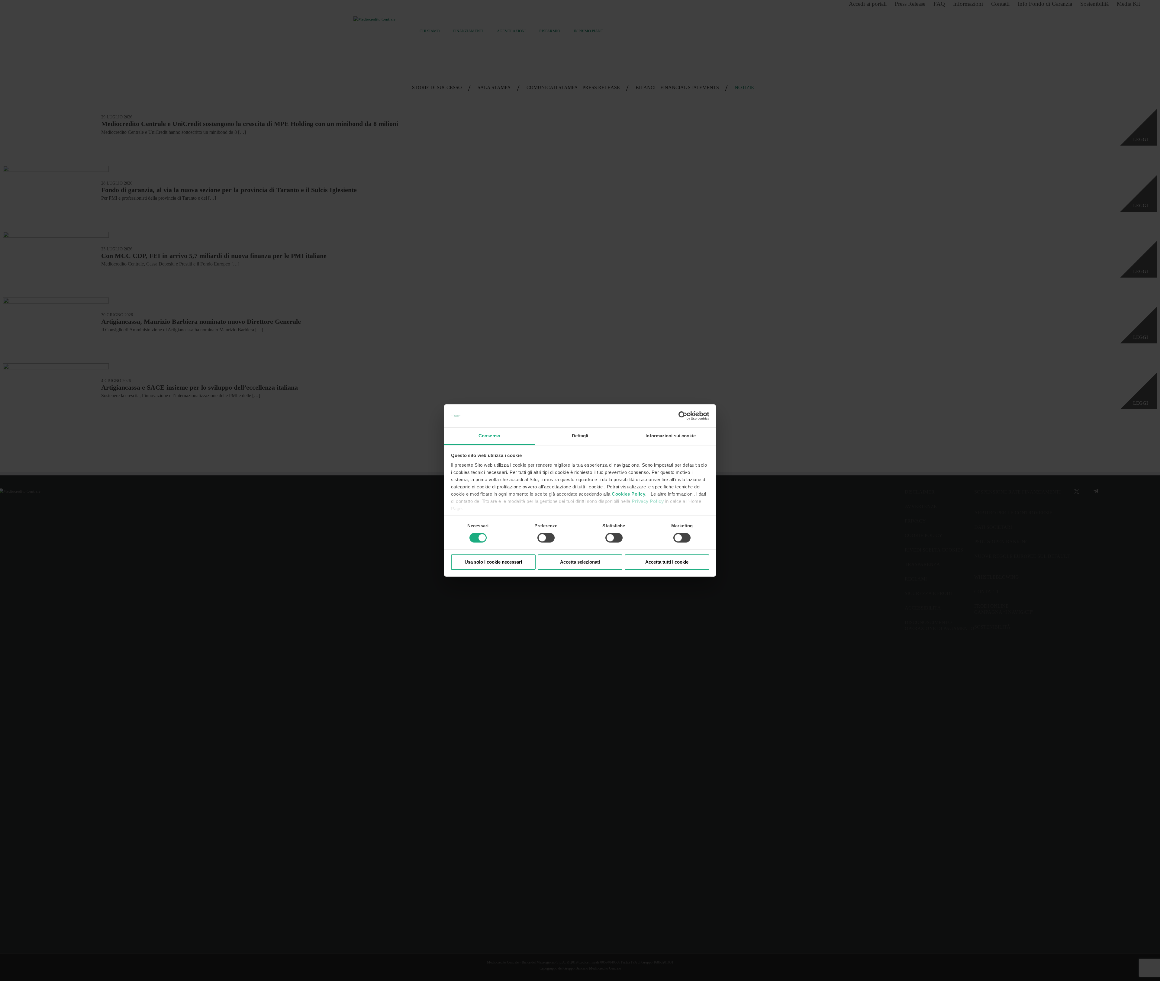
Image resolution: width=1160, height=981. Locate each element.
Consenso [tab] (489, 435)
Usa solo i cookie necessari (493, 561)
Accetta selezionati (580, 561)
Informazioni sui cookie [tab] (670, 435)
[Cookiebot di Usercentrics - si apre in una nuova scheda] (682, 415)
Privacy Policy (648, 501)
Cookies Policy (628, 494)
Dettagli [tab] (580, 435)
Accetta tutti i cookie (666, 561)
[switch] (546, 538)
